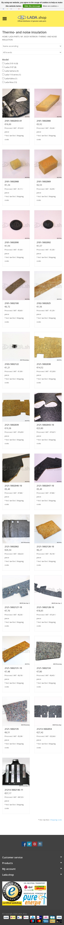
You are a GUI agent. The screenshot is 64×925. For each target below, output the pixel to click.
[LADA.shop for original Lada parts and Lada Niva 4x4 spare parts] (36, 18)
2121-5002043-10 (45, 424)
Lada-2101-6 (11, 63)
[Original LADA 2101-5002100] (16, 285)
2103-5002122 (12, 364)
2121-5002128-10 (45, 607)
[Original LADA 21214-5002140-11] (16, 772)
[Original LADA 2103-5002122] (16, 346)
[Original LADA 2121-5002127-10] (16, 589)
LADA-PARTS (14, 36)
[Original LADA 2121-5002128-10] (48, 589)
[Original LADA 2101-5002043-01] (16, 103)
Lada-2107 (10, 67)
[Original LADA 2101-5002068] (16, 163)
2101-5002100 (12, 303)
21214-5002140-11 (14, 789)
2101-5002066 (44, 120)
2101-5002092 (44, 242)
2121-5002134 (44, 668)
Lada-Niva (11, 82)
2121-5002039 (12, 424)
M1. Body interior (29, 36)
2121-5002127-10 (13, 607)
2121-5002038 (44, 364)
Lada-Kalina (11, 78)
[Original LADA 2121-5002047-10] (48, 467)
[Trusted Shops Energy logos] (32, 893)
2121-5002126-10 (45, 546)
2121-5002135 (12, 728)
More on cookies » (50, 6)
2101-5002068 (12, 181)
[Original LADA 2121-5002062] (16, 528)
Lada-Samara (11, 71)
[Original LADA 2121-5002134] (48, 650)
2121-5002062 (12, 546)
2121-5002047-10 (45, 485)
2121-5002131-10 (13, 668)
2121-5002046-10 (13, 485)
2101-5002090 (12, 242)
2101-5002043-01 (13, 120)
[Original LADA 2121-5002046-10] (16, 467)
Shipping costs (56, 820)
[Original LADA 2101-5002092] (48, 224)
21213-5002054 (44, 728)
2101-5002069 (44, 181)
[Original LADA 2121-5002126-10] (48, 528)
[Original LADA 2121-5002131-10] (16, 650)
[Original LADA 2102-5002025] (48, 285)
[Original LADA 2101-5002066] (48, 103)
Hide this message (32, 6)
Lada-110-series (13, 74)
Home (4, 36)
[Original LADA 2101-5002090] (16, 224)
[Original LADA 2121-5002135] (16, 711)
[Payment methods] (6, 917)
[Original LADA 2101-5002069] (48, 163)
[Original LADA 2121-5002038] (48, 346)
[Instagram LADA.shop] (40, 844)
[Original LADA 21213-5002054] (48, 711)
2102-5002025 (44, 303)
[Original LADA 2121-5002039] (16, 407)
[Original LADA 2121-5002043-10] (48, 407)
